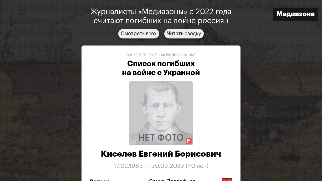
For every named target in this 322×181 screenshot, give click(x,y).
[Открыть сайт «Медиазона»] (295, 15)
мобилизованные (178, 55)
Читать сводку (184, 33)
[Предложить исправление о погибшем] (189, 141)
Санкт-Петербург (142, 55)
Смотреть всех (139, 33)
